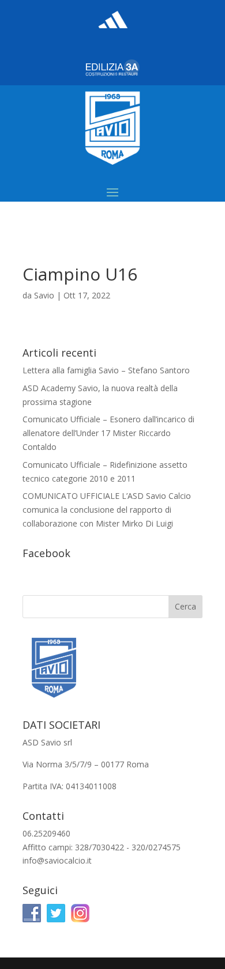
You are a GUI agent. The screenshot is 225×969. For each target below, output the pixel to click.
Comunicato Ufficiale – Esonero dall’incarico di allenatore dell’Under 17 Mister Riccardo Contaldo (108, 433)
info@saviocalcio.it (57, 860)
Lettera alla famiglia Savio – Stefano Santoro (106, 370)
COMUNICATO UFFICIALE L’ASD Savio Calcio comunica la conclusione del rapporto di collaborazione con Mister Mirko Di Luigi (106, 509)
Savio (44, 295)
